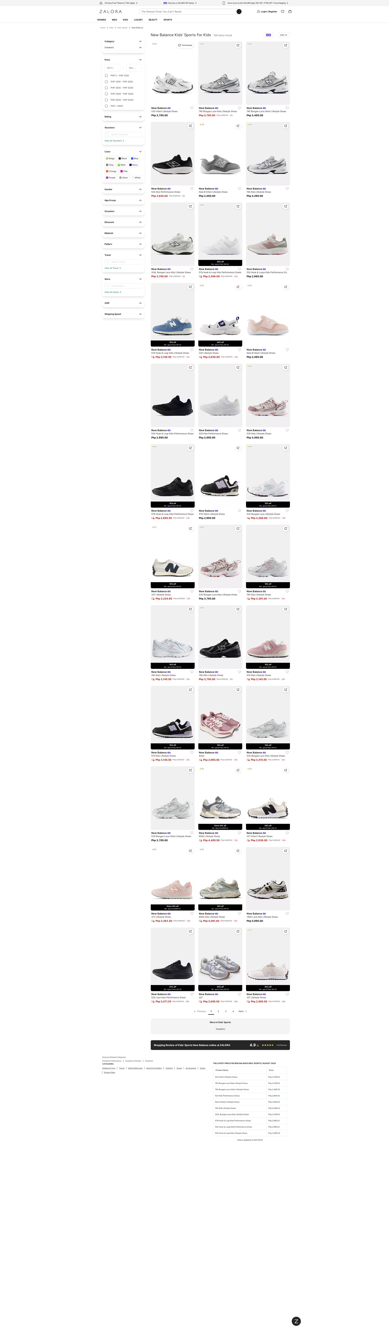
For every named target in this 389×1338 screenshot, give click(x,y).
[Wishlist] (282, 11)
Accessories (191, 1068)
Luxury (138, 19)
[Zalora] (110, 11)
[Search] (239, 11)
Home (102, 27)
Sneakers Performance (112, 1061)
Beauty (153, 19)
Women (101, 19)
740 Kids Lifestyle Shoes (225, 1108)
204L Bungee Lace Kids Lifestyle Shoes (232, 1114)
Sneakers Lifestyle (133, 1061)
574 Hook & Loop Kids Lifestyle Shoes (231, 1133)
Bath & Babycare (135, 1068)
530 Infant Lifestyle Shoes (226, 1077)
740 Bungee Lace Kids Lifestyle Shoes (231, 1083)
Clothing (169, 1068)
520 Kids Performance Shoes (227, 1096)
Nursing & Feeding (154, 1068)
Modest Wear (109, 1072)
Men (114, 19)
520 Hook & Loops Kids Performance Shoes (233, 1127)
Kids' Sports (122, 27)
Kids (125, 19)
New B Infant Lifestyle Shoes (227, 1102)
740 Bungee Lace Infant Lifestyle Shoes (232, 1089)
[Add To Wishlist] (192, 107)
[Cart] (290, 11)
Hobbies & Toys (108, 1068)
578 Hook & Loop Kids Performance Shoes (233, 1120)
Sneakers (220, 1029)
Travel (121, 1068)
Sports (168, 19)
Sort (282, 35)
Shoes (179, 1068)
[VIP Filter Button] (268, 35)
